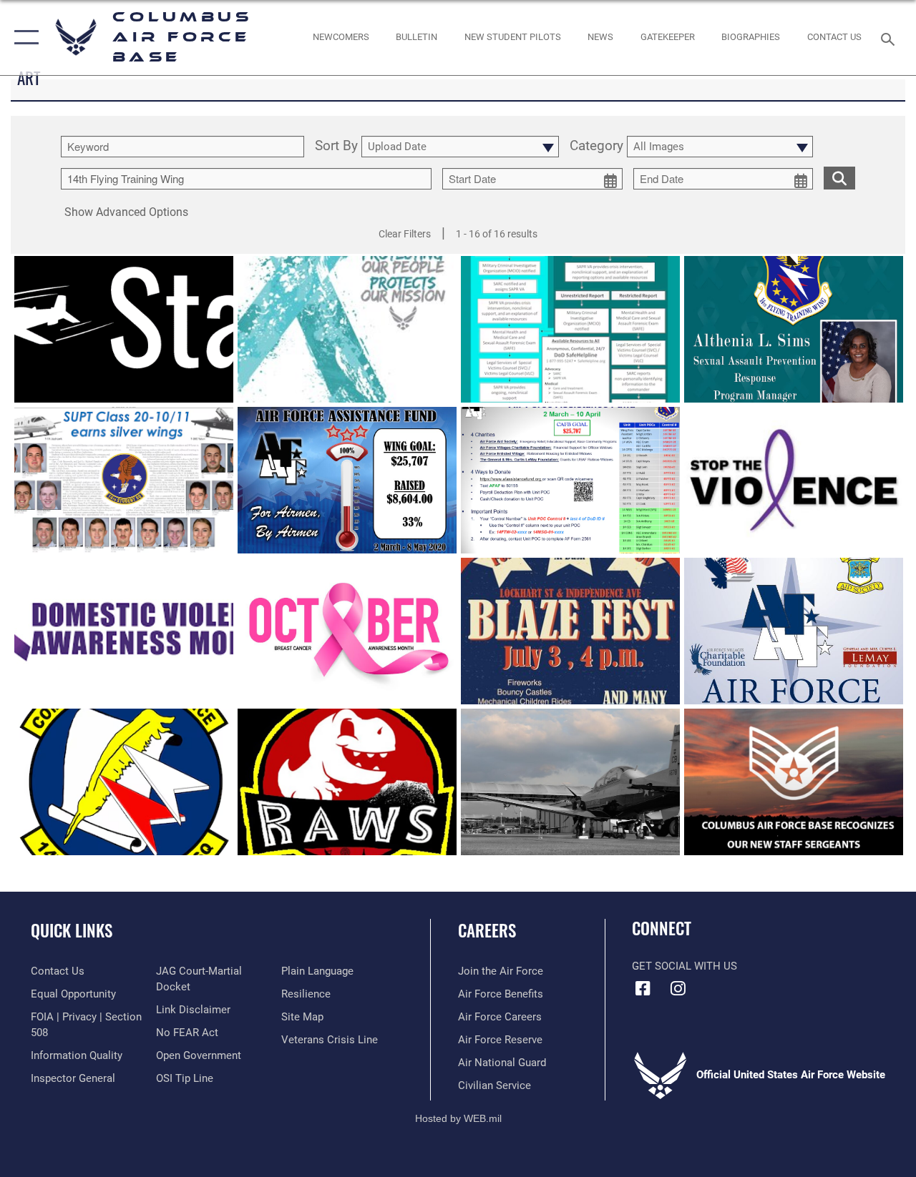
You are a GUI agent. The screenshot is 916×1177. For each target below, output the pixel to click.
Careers (487, 930)
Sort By (336, 146)
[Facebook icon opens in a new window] (642, 988)
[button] (23, 37)
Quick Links (71, 930)
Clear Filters (405, 234)
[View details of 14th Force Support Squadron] (123, 782)
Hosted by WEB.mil (458, 1118)
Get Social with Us (684, 966)
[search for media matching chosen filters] (839, 177)
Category (596, 146)
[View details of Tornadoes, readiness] (570, 782)
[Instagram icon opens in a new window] (677, 988)
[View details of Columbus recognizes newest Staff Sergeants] (793, 782)
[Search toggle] (890, 37)
